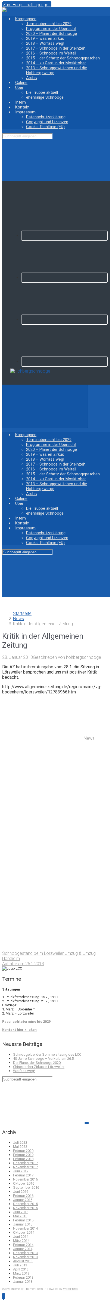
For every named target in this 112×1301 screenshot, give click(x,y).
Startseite (22, 613)
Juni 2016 (20, 1192)
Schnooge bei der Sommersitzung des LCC (47, 1054)
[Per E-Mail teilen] (43, 906)
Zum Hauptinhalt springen (27, 4)
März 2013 (21, 1273)
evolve (6, 1289)
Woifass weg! (24, 1071)
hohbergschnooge (83, 657)
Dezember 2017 (25, 1163)
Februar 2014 (23, 1245)
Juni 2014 (20, 1236)
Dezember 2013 (25, 1253)
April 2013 (21, 1269)
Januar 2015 (22, 1224)
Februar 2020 (23, 1151)
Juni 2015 (20, 1212)
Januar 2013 (22, 1281)
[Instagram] (64, 320)
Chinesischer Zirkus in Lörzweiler (38, 1067)
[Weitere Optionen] (43, 948)
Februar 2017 (23, 1175)
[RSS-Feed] (64, 236)
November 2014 (25, 1228)
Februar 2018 (23, 1159)
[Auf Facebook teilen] (43, 822)
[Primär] (45, 406)
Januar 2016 (22, 1200)
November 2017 (25, 1167)
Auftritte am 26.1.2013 (23, 963)
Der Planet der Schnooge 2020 (37, 1063)
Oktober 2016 (23, 1183)
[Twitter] (64, 278)
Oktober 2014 (23, 1232)
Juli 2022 (20, 1142)
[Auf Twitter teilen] (43, 780)
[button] (3, 1296)
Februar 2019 (23, 1155)
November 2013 (25, 1257)
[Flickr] (64, 362)
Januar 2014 (22, 1249)
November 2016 (25, 1179)
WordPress (70, 1289)
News (18, 618)
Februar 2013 (23, 1277)
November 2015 (25, 1208)
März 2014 (21, 1241)
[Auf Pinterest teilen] (43, 864)
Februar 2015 (23, 1220)
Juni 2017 (20, 1171)
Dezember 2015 (25, 1204)
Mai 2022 (20, 1147)
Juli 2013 (20, 1265)
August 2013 (23, 1261)
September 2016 (26, 1187)
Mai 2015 (20, 1216)
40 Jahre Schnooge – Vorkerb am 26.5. (43, 1059)
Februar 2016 (23, 1196)
